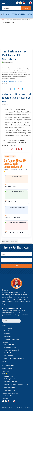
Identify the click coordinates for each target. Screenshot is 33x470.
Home (3, 20)
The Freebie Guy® (1, 14)
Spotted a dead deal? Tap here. (12, 81)
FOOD (29, 14)
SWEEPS (21, 14)
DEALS (6, 14)
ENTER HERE (16, 148)
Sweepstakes (14, 241)
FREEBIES (13, 14)
